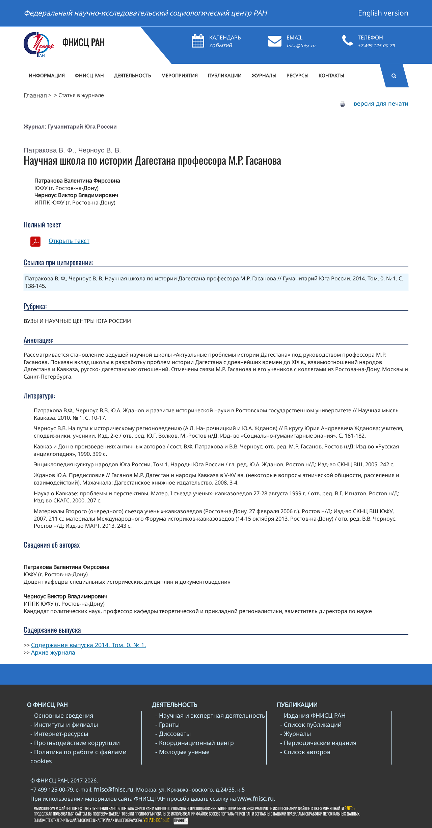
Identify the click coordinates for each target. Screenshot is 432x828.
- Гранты (167, 724)
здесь (350, 808)
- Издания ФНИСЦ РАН (313, 715)
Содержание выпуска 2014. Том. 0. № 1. (88, 645)
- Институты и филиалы (64, 724)
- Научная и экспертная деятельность (210, 715)
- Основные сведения (61, 715)
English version (383, 13)
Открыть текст (69, 241)
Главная (35, 95)
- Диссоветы (173, 733)
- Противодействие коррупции (75, 743)
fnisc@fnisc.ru (301, 46)
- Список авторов (305, 752)
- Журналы (295, 733)
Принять (180, 820)
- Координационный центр (194, 743)
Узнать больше (156, 820)
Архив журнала (53, 652)
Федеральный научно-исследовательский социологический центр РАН (145, 13)
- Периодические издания (318, 743)
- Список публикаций (311, 724)
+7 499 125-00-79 (376, 46)
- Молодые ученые (182, 752)
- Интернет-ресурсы (59, 733)
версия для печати (380, 103)
